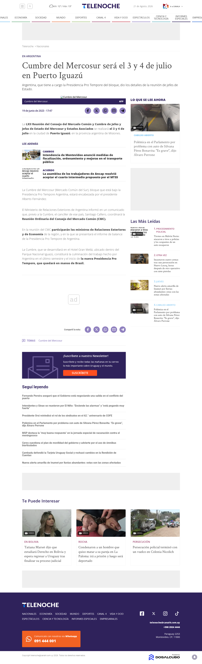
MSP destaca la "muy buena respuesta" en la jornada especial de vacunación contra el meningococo (71, 434)
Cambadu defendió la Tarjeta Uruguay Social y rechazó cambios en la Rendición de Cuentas (69, 454)
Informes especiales (181, 17)
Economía (21, 17)
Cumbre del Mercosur (50, 340)
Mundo (60, 17)
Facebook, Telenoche (142, 613)
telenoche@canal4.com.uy (165, 622)
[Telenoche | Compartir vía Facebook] (88, 111)
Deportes (81, 17)
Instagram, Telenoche (165, 613)
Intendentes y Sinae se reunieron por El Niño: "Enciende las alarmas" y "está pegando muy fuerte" (73, 407)
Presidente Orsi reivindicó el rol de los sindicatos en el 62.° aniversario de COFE (67, 415)
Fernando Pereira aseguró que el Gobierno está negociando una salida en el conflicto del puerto (72, 397)
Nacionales (43, 46)
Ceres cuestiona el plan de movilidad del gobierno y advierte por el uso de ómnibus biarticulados (69, 444)
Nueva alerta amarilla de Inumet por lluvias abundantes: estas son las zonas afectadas (71, 462)
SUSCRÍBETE (80, 373)
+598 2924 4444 (171, 627)
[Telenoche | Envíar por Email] (114, 111)
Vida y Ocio (121, 17)
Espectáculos (141, 17)
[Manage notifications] (194, 657)
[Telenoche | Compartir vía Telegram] (122, 111)
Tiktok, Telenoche (177, 613)
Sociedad (41, 17)
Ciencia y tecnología (161, 17)
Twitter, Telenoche (154, 613)
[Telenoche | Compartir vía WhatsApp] (105, 111)
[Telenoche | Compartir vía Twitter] (96, 111)
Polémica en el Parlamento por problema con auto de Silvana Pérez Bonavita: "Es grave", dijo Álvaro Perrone (72, 424)
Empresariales (109, 618)
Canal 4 (101, 17)
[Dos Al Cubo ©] (164, 659)
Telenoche (28, 46)
